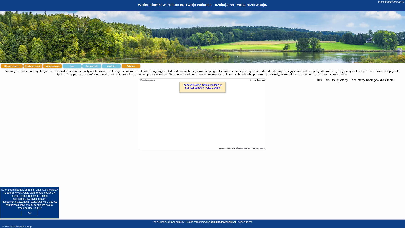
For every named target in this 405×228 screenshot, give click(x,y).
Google (9, 192)
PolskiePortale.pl (24, 226)
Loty (72, 66)
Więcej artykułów (147, 80)
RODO (38, 207)
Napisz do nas (245, 222)
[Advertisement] (202, 187)
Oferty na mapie (33, 66)
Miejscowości (53, 66)
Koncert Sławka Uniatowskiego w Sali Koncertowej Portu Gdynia (203, 86)
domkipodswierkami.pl (391, 1)
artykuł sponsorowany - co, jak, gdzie (248, 148)
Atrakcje (111, 66)
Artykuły (131, 66)
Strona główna (11, 66)
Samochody (92, 66)
